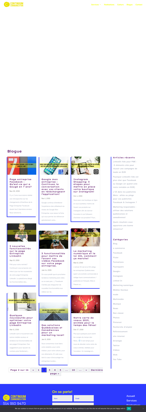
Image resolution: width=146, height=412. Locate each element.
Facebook (117, 252)
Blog (115, 243)
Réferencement (120, 331)
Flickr (116, 257)
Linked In (117, 280)
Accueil (130, 396)
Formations (118, 261)
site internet (119, 336)
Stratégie (117, 340)
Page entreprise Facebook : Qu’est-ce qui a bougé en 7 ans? (21, 183)
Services (95, 5)
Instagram (118, 275)
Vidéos (116, 349)
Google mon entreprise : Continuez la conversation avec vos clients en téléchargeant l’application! (53, 186)
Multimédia (118, 298)
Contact (139, 5)
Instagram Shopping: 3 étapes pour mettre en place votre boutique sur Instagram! (84, 185)
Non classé (118, 312)
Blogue (130, 5)
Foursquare (118, 266)
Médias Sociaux (120, 289)
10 (73, 370)
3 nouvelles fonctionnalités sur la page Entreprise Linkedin (20, 251)
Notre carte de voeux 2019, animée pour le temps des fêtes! (84, 321)
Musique (117, 303)
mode (115, 294)
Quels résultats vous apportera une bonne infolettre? (123, 225)
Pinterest (117, 322)
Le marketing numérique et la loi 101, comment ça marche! (85, 255)
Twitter (116, 345)
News (115, 308)
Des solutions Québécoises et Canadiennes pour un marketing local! (53, 330)
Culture (120, 5)
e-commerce (119, 248)
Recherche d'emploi (122, 326)
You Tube (117, 359)
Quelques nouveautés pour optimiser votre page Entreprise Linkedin (21, 320)
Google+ (117, 271)
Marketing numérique (123, 285)
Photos (116, 317)
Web (115, 354)
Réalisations (109, 5)
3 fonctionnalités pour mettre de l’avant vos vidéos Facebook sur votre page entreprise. (53, 259)
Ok (129, 408)
